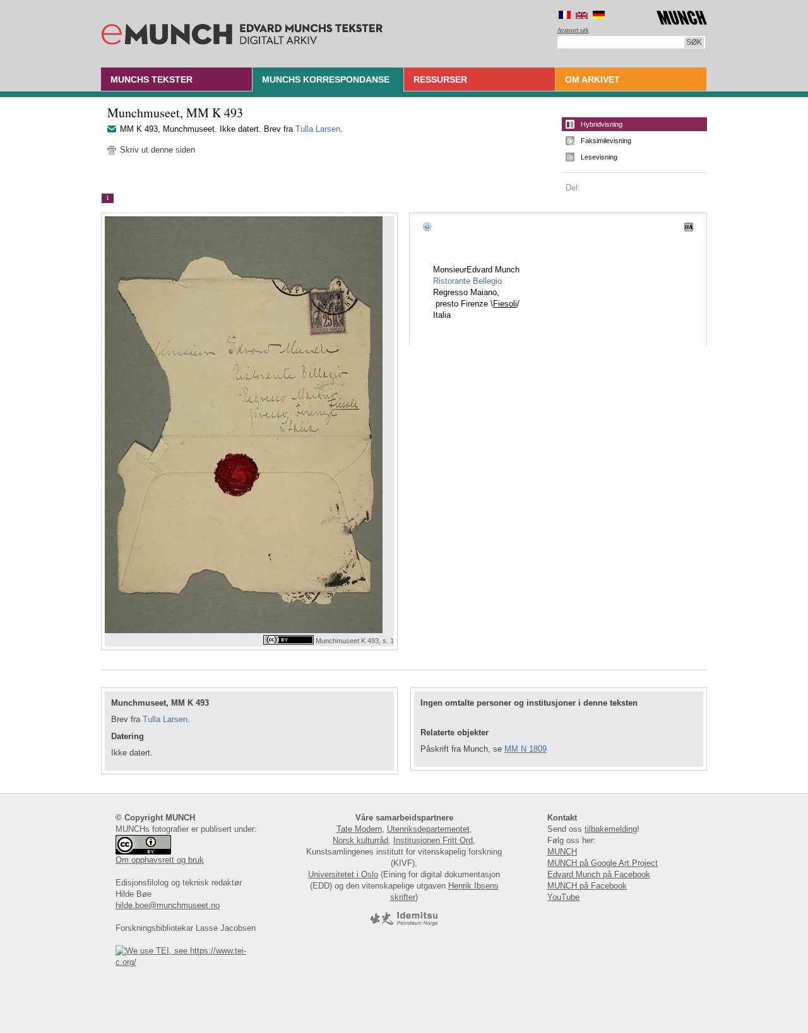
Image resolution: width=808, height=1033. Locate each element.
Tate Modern (359, 829)
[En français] (565, 15)
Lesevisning (599, 157)
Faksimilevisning (606, 140)
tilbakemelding (611, 829)
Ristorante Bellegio (467, 281)
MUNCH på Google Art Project (602, 863)
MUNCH (562, 851)
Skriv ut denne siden (157, 150)
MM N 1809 (525, 749)
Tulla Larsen (317, 129)
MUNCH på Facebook (587, 885)
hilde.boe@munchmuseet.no (168, 905)
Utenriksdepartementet (428, 829)
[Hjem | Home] (242, 31)
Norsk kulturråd (360, 840)
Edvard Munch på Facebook (598, 874)
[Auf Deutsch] (599, 15)
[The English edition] (582, 15)
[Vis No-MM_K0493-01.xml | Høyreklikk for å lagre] (688, 226)
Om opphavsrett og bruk (160, 860)
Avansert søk (573, 30)
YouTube (563, 897)
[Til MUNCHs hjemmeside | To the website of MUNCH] (681, 15)
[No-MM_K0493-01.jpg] (249, 424)
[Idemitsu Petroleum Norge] (404, 923)
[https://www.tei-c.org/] (188, 962)
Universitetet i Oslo (343, 874)
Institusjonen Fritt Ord (433, 840)
